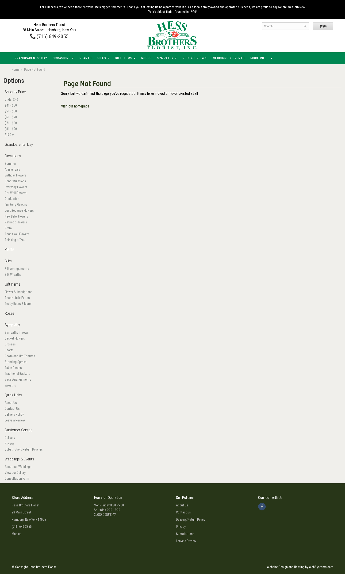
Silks (101, 58)
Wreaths (10, 385)
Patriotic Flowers (16, 222)
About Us (11, 403)
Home (15, 69)
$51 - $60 (11, 111)
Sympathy (165, 58)
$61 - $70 (11, 117)
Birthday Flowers (15, 175)
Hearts (9, 350)
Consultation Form (17, 478)
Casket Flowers (15, 338)
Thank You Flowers (17, 234)
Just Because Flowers (19, 210)
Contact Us (12, 408)
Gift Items (123, 58)
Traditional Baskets (17, 373)
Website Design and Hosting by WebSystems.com (300, 567)
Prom (8, 228)
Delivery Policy (14, 414)
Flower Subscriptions (18, 292)
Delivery (10, 438)
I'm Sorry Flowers (16, 205)
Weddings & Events (228, 58)
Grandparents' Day (31, 58)
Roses (146, 58)
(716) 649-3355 (52, 36)
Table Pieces (13, 368)
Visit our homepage (75, 106)
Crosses (10, 344)
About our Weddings (18, 467)
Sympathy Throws (17, 332)
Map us (16, 534)
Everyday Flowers (16, 187)
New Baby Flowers (16, 216)
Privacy (9, 443)
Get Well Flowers (16, 193)
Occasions (62, 58)
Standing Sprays (16, 362)
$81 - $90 (11, 129)
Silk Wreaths (13, 274)
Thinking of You (15, 240)
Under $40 (11, 99)
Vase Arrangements (18, 379)
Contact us (183, 512)
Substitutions (185, 534)
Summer (10, 163)
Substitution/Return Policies (24, 449)
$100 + (9, 135)
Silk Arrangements (17, 269)
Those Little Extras (17, 298)
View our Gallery (15, 473)
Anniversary (12, 169)
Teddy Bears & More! (18, 304)
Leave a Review (15, 420)
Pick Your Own (195, 58)
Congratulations (15, 181)
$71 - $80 (11, 123)
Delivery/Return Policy (190, 519)
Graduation (12, 199)
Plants (86, 58)
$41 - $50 (11, 105)
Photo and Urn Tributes (20, 356)
